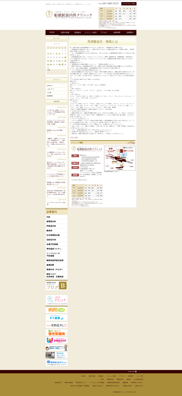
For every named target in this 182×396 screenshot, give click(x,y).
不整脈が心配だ (127, 386)
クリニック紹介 (91, 32)
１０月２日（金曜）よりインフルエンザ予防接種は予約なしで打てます (56, 111)
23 (65, 61)
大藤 (130, 18)
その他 (49, 92)
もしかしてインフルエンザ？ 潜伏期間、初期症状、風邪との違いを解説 (57, 121)
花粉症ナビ (57, 325)
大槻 (130, 11)
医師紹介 (78, 32)
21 (59, 61)
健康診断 (50, 265)
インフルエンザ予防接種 (53, 254)
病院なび (57, 309)
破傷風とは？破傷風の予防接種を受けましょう (56, 182)
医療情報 (50, 96)
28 (59, 64)
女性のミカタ (57, 340)
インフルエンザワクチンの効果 (56, 202)
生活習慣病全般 (53, 235)
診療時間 (116, 32)
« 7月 (48, 70)
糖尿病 (49, 231)
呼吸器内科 (51, 226)
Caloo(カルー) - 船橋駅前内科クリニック (57, 355)
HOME (52, 32)
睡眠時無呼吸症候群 (55, 260)
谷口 (124, 13)
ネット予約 (139, 376)
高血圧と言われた (97, 386)
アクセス (103, 32)
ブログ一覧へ (74, 137)
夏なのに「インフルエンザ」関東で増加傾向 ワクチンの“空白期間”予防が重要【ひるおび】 (56, 164)
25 (51, 64)
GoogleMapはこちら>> (111, 171)
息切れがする (139, 386)
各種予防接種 (52, 244)
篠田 (120, 11)
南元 (116, 11)
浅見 (116, 13)
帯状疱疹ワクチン (54, 249)
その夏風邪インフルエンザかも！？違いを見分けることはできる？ (56, 153)
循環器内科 (51, 221)
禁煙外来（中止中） (55, 269)
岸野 (134, 13)
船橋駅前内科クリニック (52, 285)
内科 (48, 217)
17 (48, 61)
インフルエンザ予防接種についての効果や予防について (56, 174)
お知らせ (50, 85)
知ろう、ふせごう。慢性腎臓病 (57, 332)
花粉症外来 (51, 240)
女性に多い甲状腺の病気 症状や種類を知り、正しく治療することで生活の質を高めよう (56, 192)
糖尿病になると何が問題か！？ (56, 130)
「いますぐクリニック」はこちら (56, 303)
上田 (130, 13)
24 (48, 64)
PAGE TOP (131, 371)
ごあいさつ (50, 89)
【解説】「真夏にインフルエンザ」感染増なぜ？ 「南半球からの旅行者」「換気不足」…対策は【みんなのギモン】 (56, 141)
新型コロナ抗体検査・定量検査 (55, 275)
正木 (134, 16)
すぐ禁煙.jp (57, 317)
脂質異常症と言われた (112, 386)
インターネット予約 (129, 3)
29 (62, 64)
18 (51, 61)
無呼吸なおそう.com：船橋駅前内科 (57, 363)
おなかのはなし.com (57, 348)
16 (65, 57)
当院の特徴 (65, 32)
